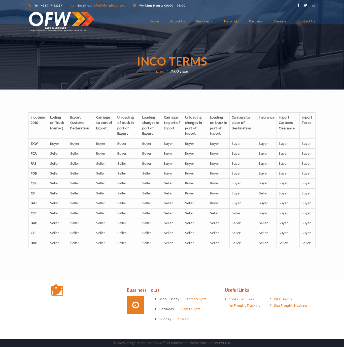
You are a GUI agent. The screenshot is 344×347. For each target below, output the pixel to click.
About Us (177, 21)
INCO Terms (283, 299)
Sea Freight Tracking (290, 305)
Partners (256, 21)
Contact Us (306, 21)
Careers (280, 21)
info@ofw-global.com (109, 5)
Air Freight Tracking (245, 305)
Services (203, 21)
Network (231, 21)
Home (154, 21)
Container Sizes (241, 299)
